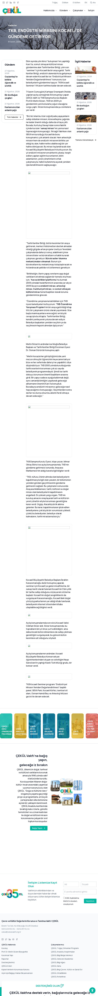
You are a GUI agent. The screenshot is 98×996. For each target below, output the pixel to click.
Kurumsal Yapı (7, 955)
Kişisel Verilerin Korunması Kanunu (15, 969)
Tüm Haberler (12, 117)
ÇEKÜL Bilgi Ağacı (58, 962)
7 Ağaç (55, 2)
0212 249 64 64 (8, 929)
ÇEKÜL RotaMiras (58, 976)
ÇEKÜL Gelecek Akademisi (62, 959)
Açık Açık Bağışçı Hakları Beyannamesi (17, 973)
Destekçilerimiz (8, 962)
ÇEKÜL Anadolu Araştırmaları (63, 952)
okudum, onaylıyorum (71, 901)
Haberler (12, 25)
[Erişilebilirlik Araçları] (92, 990)
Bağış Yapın (37, 828)
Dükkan (65, 2)
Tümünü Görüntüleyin (84, 140)
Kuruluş (5, 948)
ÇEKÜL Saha (56, 966)
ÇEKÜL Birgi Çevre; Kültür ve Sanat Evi (66, 969)
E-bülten (76, 2)
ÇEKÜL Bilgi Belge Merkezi (62, 955)
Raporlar (5, 959)
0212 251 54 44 (23, 929)
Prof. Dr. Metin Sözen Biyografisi (15, 952)
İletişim (91, 10)
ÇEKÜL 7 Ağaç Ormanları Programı (65, 948)
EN (86, 2)
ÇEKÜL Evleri (7, 966)
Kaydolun (90, 901)
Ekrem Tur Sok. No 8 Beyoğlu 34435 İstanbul (20, 926)
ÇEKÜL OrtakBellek (58, 973)
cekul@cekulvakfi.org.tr (11, 932)
